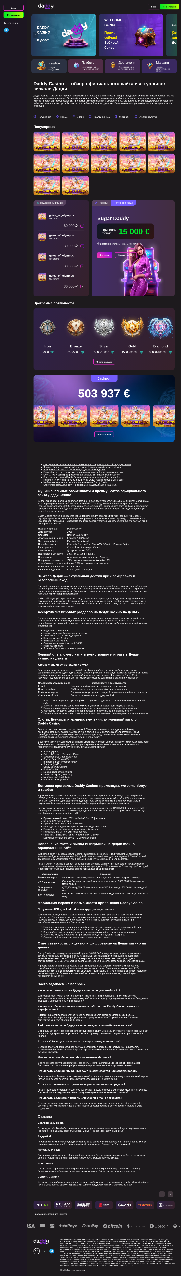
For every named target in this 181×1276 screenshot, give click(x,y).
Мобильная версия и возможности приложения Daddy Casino (75, 482)
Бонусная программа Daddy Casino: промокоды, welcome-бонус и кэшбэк (81, 477)
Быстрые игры (12, 23)
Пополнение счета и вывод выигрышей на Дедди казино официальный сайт (83, 480)
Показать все (104, 434)
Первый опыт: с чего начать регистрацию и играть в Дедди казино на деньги (83, 472)
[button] (35, 35)
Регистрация (13, 15)
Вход (13, 8)
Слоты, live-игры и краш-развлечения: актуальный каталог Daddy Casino (81, 475)
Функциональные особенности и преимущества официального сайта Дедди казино (87, 464)
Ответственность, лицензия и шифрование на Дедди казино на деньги (80, 485)
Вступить (104, 255)
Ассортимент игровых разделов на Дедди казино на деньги (74, 469)
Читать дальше (126, 255)
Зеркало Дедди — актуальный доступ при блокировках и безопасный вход (82, 467)
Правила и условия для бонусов (50, 1214)
